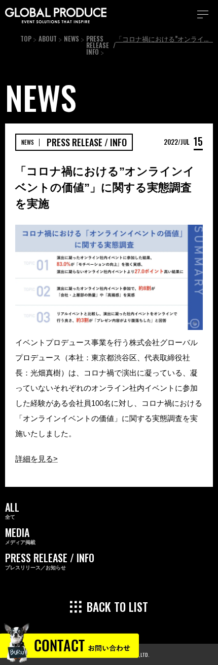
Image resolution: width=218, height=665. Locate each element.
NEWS (71, 38)
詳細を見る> (36, 458)
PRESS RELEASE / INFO (101, 45)
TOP (25, 38)
